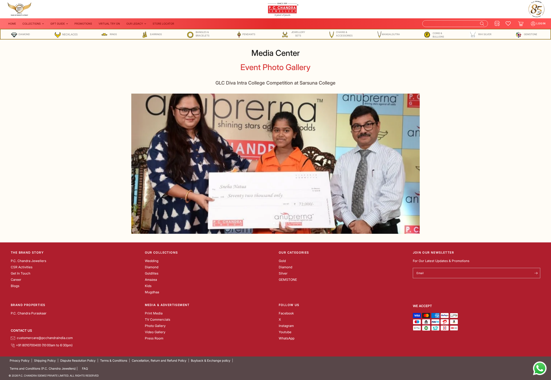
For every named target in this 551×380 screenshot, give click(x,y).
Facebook (286, 313)
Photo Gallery (155, 326)
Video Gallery (155, 332)
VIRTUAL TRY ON (109, 23)
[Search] (455, 23)
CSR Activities (22, 267)
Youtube (285, 332)
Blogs (15, 286)
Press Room (154, 338)
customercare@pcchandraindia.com (44, 338)
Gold (282, 261)
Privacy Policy (19, 360)
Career (16, 280)
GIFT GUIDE (57, 23)
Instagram (286, 326)
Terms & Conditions (113, 360)
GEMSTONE (288, 280)
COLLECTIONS (31, 23)
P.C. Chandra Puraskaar (28, 313)
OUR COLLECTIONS (161, 252)
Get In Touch (20, 273)
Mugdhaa (152, 292)
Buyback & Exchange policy (210, 360)
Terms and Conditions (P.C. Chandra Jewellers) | (44, 368)
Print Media (154, 313)
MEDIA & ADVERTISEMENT (167, 304)
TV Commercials (157, 319)
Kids (148, 286)
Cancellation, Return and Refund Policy (159, 360)
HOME (12, 23)
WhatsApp (286, 338)
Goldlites (151, 273)
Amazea (151, 280)
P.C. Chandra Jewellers (28, 261)
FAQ (85, 368)
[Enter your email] (536, 273)
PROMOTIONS (83, 23)
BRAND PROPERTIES (28, 304)
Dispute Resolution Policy (78, 360)
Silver (283, 273)
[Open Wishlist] (508, 23)
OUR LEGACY (134, 23)
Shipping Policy (45, 360)
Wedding (151, 261)
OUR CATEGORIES (294, 252)
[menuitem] (12, 23)
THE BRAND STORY (27, 252)
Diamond (151, 267)
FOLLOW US (289, 304)
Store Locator (163, 23)
